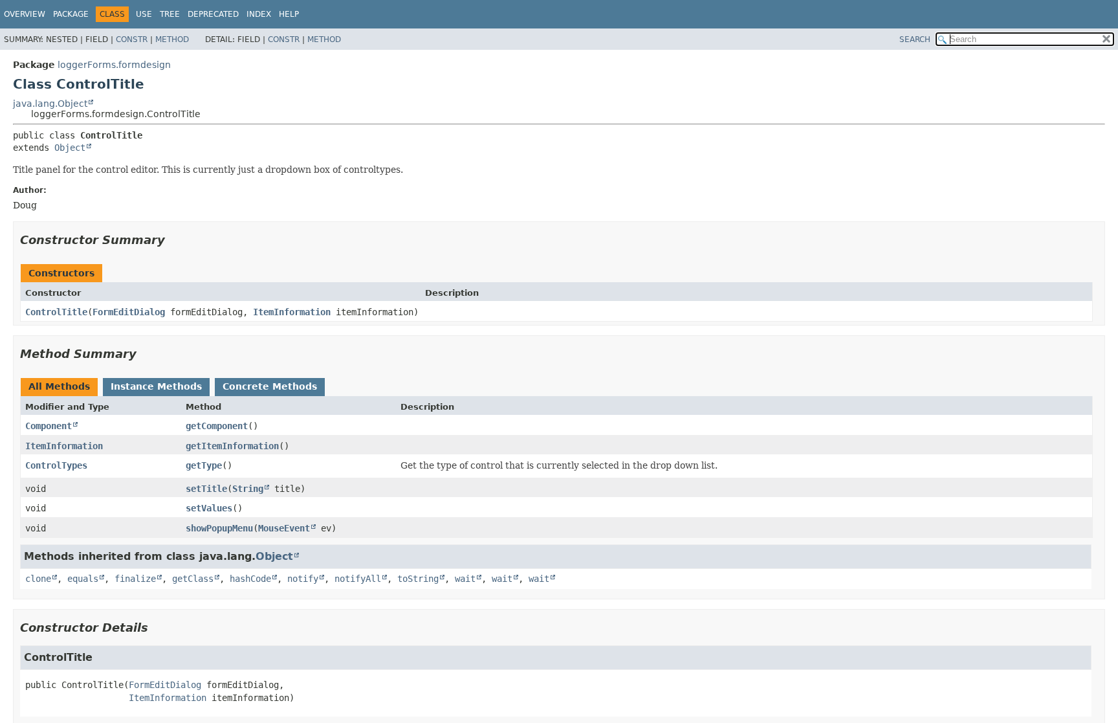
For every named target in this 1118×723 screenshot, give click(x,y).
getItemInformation (232, 446)
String (247, 489)
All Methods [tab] (59, 386)
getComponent (217, 426)
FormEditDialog (129, 312)
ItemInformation (292, 312)
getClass (193, 578)
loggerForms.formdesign (114, 65)
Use (144, 14)
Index (259, 14)
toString (418, 578)
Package (71, 14)
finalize (135, 578)
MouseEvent (284, 528)
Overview (24, 14)
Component (48, 426)
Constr (132, 39)
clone (38, 578)
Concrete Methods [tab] (270, 386)
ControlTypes (56, 465)
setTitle (206, 489)
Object (69, 147)
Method (172, 39)
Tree (170, 14)
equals (82, 578)
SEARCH (914, 39)
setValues (209, 508)
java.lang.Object (50, 103)
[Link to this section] (174, 240)
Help (289, 14)
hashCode (250, 578)
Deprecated (213, 14)
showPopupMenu (219, 528)
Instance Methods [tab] (156, 386)
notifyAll (357, 578)
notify (302, 578)
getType (204, 465)
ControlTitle (56, 312)
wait (465, 578)
